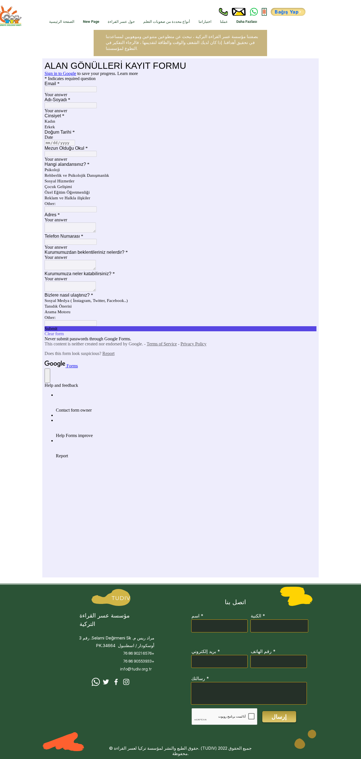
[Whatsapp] (96, 682)
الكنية (256, 616)
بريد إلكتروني (203, 651)
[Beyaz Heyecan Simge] (106, 682)
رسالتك (198, 678)
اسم (195, 616)
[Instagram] (126, 682)
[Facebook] (116, 682)
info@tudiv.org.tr (136, 669)
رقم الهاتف (261, 651)
